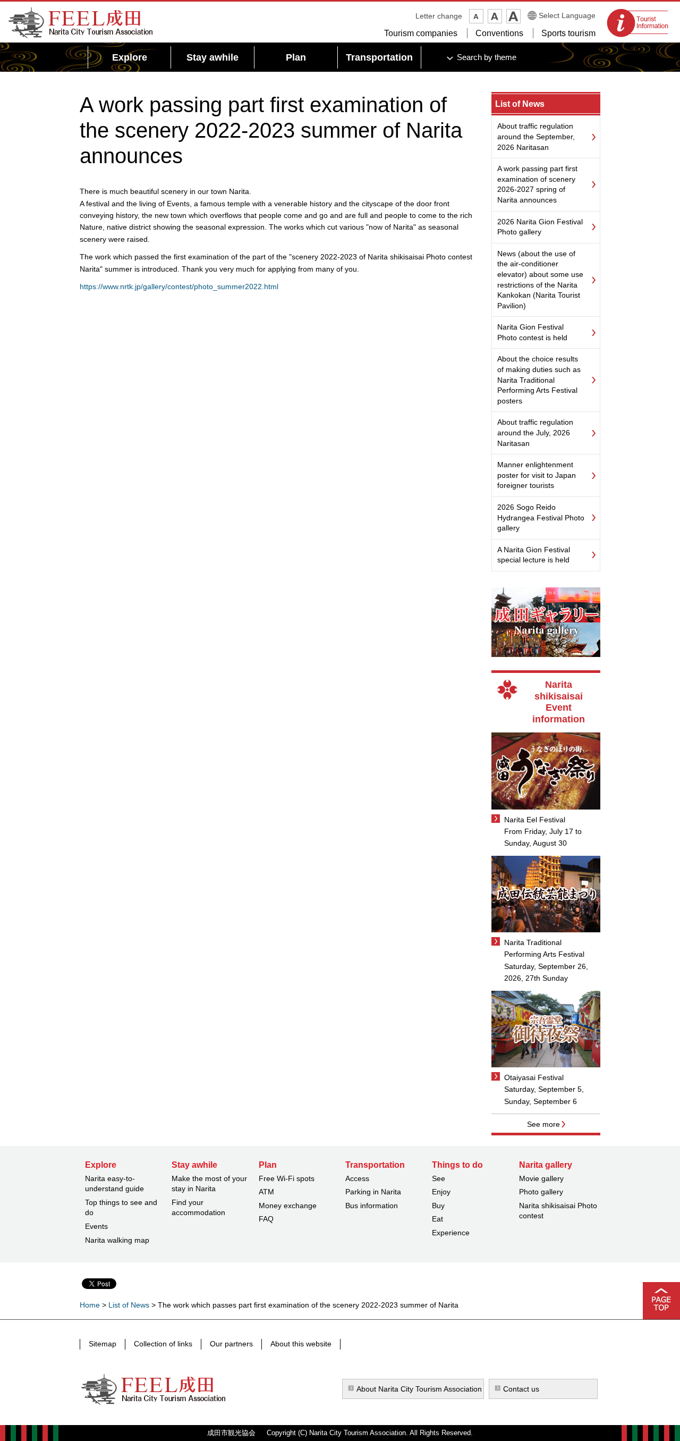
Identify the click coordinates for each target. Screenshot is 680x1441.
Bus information (371, 1205)
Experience (451, 1232)
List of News (520, 103)
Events (96, 1226)
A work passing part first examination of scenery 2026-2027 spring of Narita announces (537, 184)
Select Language (567, 15)
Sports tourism (568, 33)
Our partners (231, 1343)
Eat (437, 1219)
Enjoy (441, 1191)
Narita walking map (117, 1240)
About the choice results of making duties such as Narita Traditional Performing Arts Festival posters (539, 380)
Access (357, 1178)
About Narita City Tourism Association (419, 1389)
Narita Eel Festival (534, 819)
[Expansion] (513, 16)
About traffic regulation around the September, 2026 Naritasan (536, 136)
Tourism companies (420, 33)
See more (543, 1124)
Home (90, 1305)
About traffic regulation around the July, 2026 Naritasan (535, 432)
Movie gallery (541, 1178)
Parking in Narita (373, 1191)
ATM (266, 1191)
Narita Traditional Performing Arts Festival (544, 948)
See (438, 1178)
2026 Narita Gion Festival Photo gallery (540, 227)
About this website (301, 1343)
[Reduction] (476, 16)
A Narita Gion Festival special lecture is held (533, 554)
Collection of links (163, 1343)
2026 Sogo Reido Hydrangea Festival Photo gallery (540, 517)
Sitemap (102, 1343)
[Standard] (495, 16)
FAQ (266, 1219)
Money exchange (288, 1205)
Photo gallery (541, 1191)
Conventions (499, 33)
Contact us (521, 1389)
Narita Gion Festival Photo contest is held (532, 332)
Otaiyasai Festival (534, 1077)
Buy (438, 1205)
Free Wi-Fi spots (286, 1178)
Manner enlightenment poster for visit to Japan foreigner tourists (536, 475)
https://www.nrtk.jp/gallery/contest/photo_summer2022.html (179, 286)
